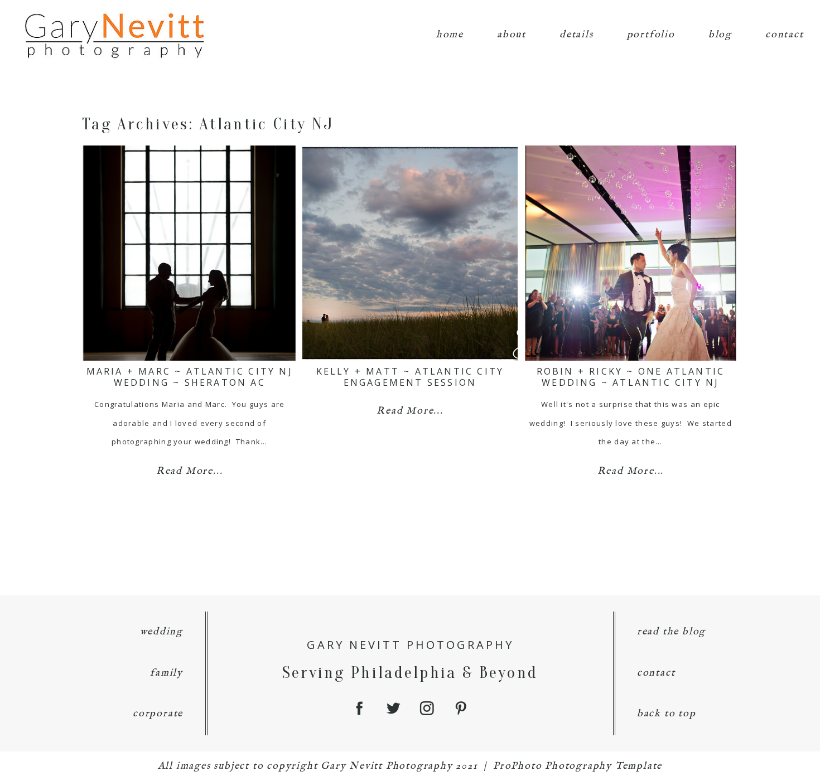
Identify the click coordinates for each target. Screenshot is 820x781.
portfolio (651, 34)
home (450, 34)
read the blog (671, 631)
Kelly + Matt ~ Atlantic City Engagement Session (410, 376)
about (511, 34)
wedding (162, 631)
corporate (158, 713)
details (576, 34)
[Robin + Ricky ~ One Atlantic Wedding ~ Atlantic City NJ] (630, 253)
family (166, 673)
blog (720, 34)
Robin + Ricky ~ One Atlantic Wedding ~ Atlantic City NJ (631, 376)
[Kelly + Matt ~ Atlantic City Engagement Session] (409, 253)
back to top (666, 713)
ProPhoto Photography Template (577, 766)
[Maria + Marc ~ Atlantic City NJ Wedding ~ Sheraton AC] (189, 253)
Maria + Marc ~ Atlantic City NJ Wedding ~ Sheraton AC (189, 376)
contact (784, 34)
